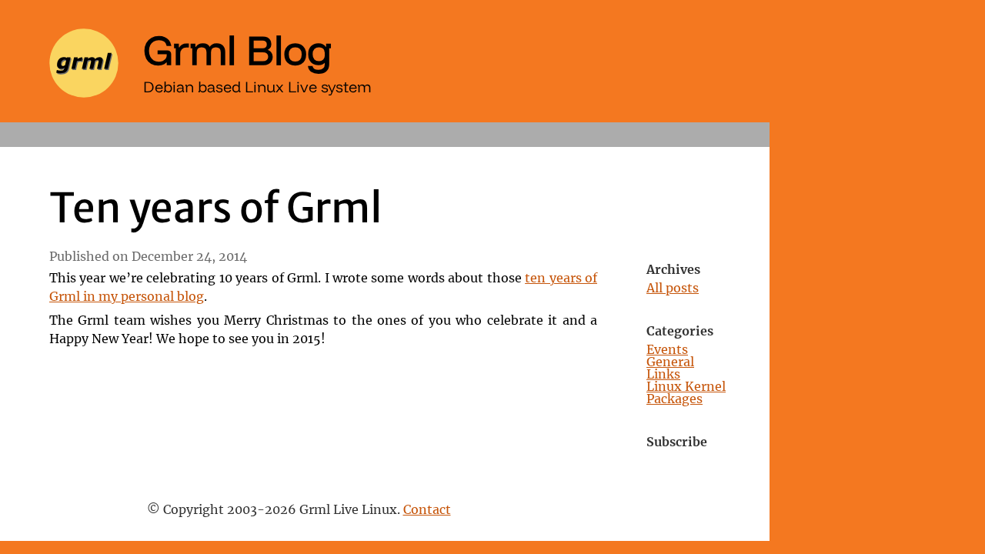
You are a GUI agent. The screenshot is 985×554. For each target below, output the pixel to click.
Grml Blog (237, 49)
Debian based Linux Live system (257, 86)
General (670, 362)
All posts (672, 288)
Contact (427, 510)
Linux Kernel (686, 387)
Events (667, 350)
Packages (674, 399)
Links (663, 375)
